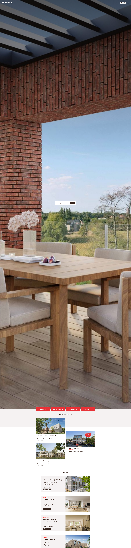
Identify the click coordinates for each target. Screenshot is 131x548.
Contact (123, 2)
